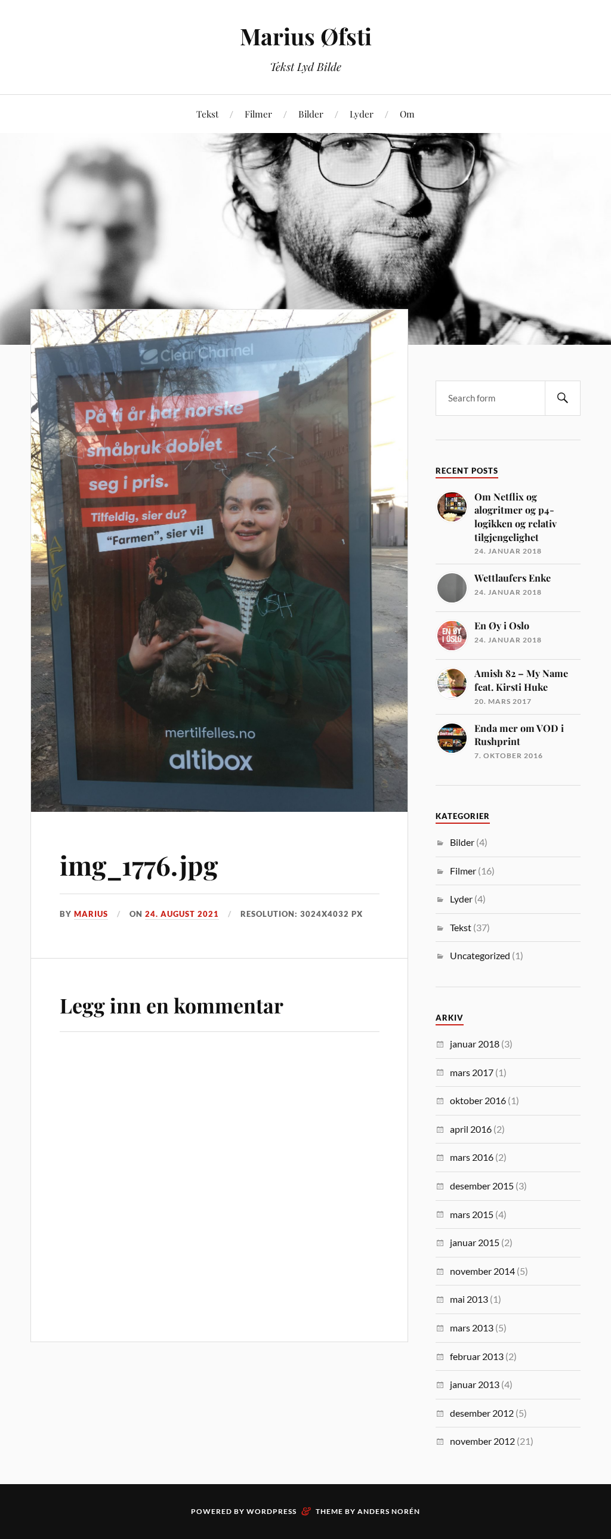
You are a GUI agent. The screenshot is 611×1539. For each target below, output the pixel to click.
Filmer (258, 113)
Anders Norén (388, 1511)
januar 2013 (474, 1384)
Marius (91, 914)
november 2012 (482, 1441)
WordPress (271, 1511)
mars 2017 (471, 1072)
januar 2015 (474, 1242)
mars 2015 (471, 1214)
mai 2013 (469, 1299)
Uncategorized (480, 955)
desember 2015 (482, 1185)
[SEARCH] (563, 398)
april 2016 (471, 1129)
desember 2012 (482, 1413)
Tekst (207, 113)
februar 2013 (477, 1356)
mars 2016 (471, 1157)
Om (407, 113)
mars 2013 (471, 1327)
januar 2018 (474, 1043)
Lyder (362, 113)
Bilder (310, 113)
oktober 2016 (478, 1100)
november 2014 (482, 1271)
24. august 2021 (182, 914)
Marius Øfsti (306, 36)
